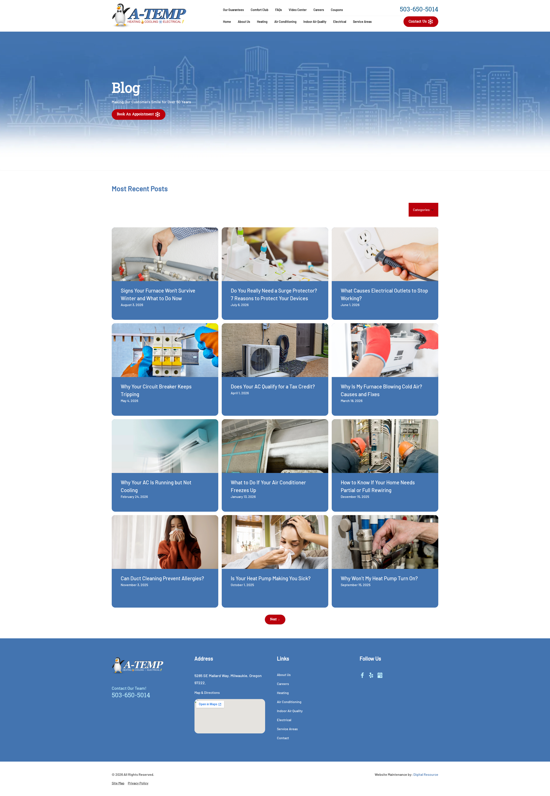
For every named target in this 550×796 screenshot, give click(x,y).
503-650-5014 (419, 9)
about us (284, 675)
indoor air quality (290, 711)
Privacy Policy (138, 783)
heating (262, 21)
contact (283, 738)
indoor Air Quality (314, 21)
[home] (162, 15)
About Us (244, 21)
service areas (362, 21)
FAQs (278, 10)
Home (227, 21)
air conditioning (285, 21)
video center (298, 10)
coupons (337, 10)
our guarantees (233, 10)
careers (318, 10)
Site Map (118, 783)
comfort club (259, 10)
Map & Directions (207, 692)
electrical (339, 21)
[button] (244, 22)
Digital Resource (425, 774)
